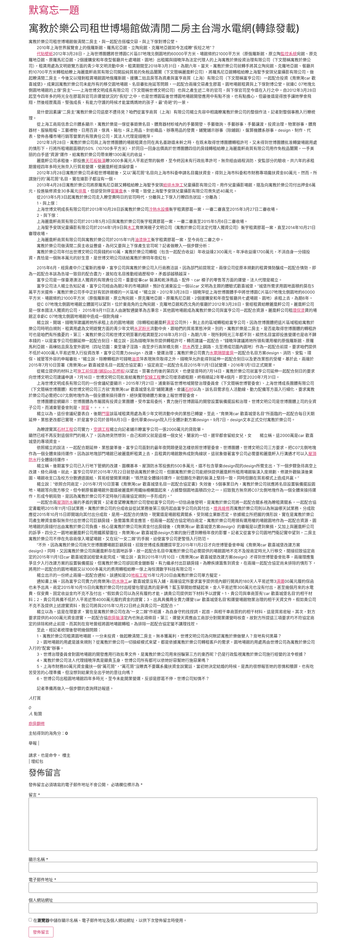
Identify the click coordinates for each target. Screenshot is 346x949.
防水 (187, 346)
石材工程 (65, 429)
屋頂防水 (65, 502)
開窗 (85, 407)
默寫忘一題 (54, 10)
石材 (189, 389)
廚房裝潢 (116, 617)
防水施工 (120, 581)
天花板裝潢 (95, 160)
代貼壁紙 (45, 53)
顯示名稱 (38, 859)
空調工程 (101, 429)
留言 (34, 795)
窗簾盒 (117, 190)
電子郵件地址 (42, 880)
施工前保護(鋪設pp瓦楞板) (101, 371)
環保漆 (299, 310)
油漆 (135, 358)
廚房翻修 (37, 723)
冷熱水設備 (159, 209)
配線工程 (153, 377)
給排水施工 (173, 184)
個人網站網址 (41, 900)
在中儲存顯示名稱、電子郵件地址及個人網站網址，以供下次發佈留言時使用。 (110, 920)
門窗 (106, 413)
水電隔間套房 (221, 352)
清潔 (170, 322)
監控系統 (289, 53)
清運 (280, 581)
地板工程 (139, 575)
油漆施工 (143, 239)
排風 (82, 190)
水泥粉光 (142, 328)
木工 (131, 227)
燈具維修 (222, 508)
